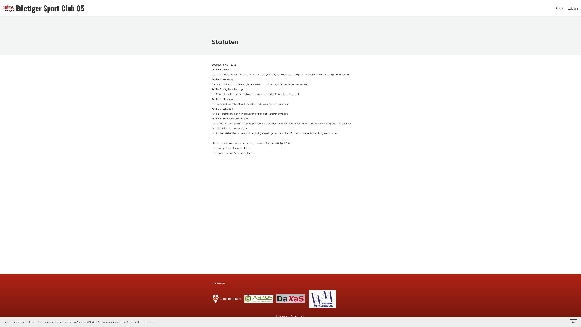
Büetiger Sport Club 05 (50, 8)
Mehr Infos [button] (148, 322)
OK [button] (573, 322)
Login (560, 8)
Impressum (282, 316)
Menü (574, 8)
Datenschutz (298, 316)
